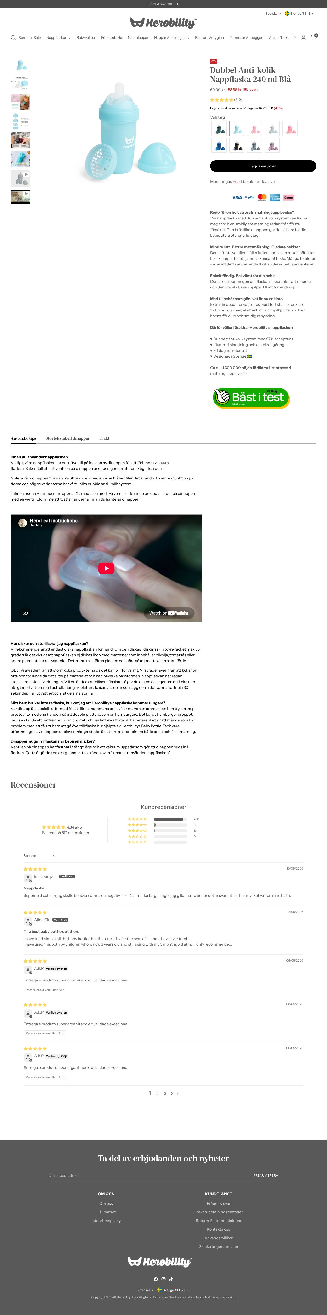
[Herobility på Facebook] (156, 1280)
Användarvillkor (218, 1237)
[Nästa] (295, 37)
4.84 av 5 (74, 827)
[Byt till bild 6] (20, 159)
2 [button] (157, 1093)
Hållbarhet (106, 1212)
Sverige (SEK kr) (301, 13)
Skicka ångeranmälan (218, 1246)
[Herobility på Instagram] (163, 1280)
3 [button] (165, 1093)
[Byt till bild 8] (20, 197)
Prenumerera (266, 1175)
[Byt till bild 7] (20, 178)
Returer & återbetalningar (219, 1220)
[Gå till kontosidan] (303, 37)
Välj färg (217, 117)
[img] (35, 869)
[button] (222, 100)
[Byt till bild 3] (20, 102)
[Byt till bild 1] (20, 64)
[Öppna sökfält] (13, 37)
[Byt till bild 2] (20, 83)
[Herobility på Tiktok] (171, 1280)
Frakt (237, 181)
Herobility (123, 1297)
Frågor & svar (219, 1203)
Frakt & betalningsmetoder (218, 1212)
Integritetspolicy (106, 1220)
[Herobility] (163, 23)
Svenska (271, 13)
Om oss (106, 1203)
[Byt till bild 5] (20, 140)
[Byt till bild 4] (20, 121)
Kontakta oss (218, 1229)
